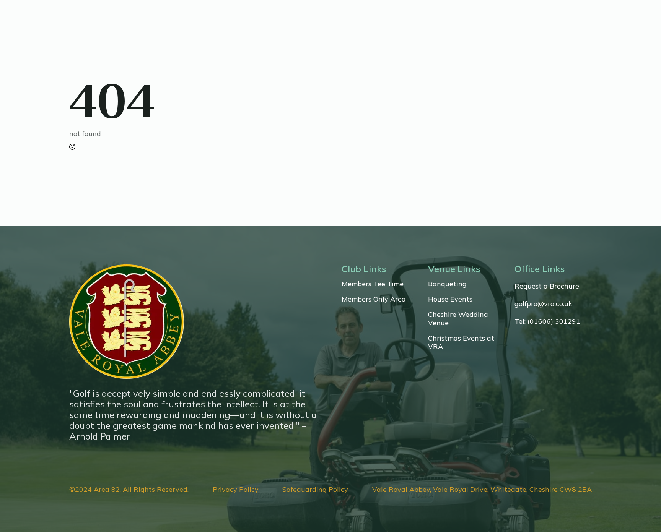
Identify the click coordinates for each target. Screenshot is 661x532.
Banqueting (447, 284)
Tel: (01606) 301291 (547, 321)
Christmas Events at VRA (461, 342)
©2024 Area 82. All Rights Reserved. (129, 489)
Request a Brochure (546, 286)
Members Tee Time (373, 284)
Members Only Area (374, 299)
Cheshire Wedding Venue (458, 318)
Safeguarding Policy (315, 489)
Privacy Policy (236, 489)
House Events (450, 299)
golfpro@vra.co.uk (543, 304)
